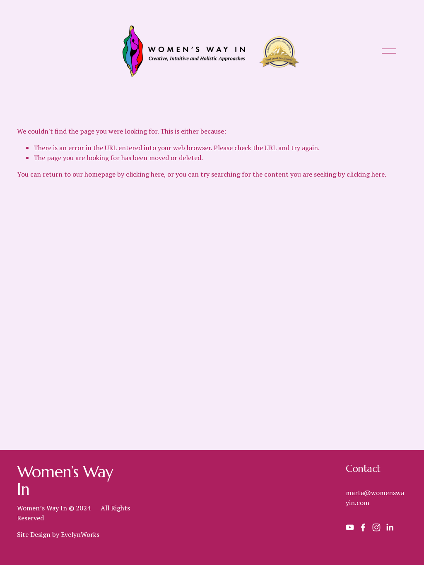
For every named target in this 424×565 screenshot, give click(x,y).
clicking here (145, 174)
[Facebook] (363, 527)
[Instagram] (376, 527)
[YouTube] (350, 527)
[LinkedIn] (389, 527)
